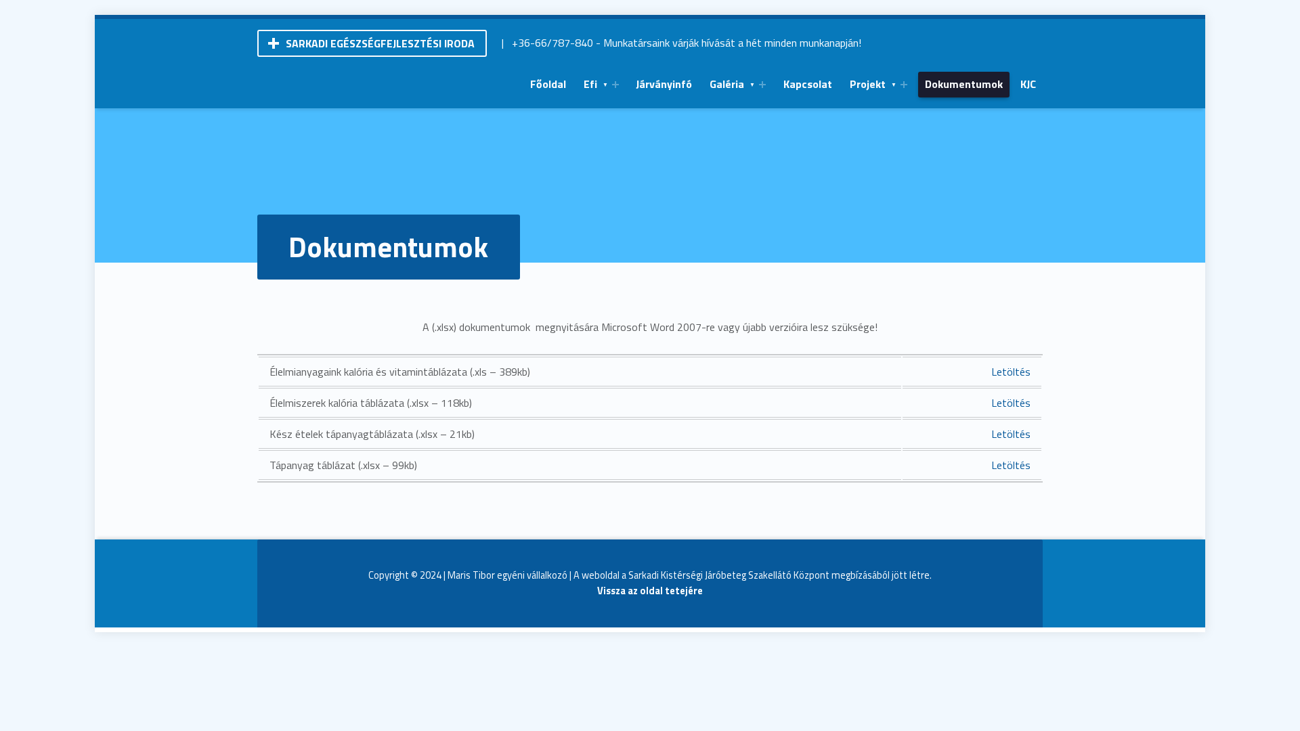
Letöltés (1011, 371)
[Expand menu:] (615, 84)
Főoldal (548, 84)
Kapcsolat (807, 84)
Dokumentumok (964, 84)
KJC (1028, 84)
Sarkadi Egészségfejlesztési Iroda (380, 43)
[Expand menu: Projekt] (904, 84)
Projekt (868, 84)
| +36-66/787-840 (547, 43)
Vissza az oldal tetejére (650, 590)
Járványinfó (664, 84)
